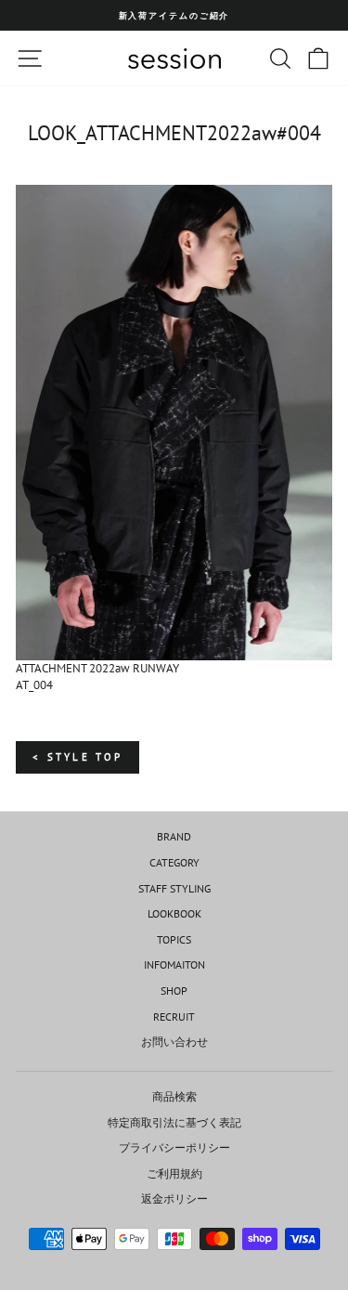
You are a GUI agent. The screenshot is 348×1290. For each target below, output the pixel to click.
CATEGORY (174, 862)
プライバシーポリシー (174, 1147)
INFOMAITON (174, 964)
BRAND (174, 836)
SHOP (174, 990)
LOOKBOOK (174, 913)
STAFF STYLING (174, 888)
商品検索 (174, 1096)
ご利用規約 (174, 1173)
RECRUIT (174, 1016)
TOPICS (174, 939)
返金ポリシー (174, 1198)
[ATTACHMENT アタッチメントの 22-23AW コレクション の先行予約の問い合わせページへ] (174, 422)
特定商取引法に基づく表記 (174, 1122)
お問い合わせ (174, 1042)
